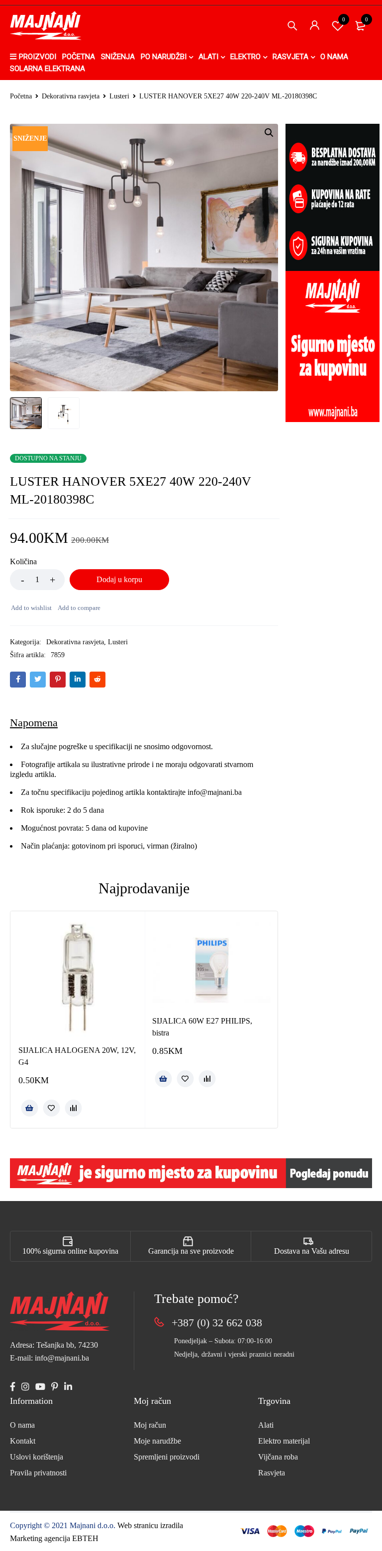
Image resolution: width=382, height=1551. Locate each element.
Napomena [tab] (34, 722)
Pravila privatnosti (38, 1472)
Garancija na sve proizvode (191, 1251)
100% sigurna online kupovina (70, 1251)
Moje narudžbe (157, 1441)
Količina (23, 561)
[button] (269, 133)
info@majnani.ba (214, 792)
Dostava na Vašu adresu (311, 1251)
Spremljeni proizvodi (166, 1457)
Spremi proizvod (343, 19)
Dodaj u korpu (119, 579)
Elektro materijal (284, 1441)
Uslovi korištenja (36, 1457)
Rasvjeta (271, 1472)
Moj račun (150, 1425)
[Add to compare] (78, 608)
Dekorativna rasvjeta (70, 96)
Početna (21, 96)
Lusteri (119, 96)
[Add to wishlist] (31, 608)
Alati (266, 1425)
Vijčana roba (278, 1457)
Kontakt (22, 1441)
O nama (22, 1425)
